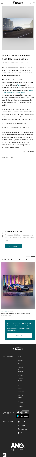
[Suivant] (33, 256)
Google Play (22, 416)
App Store (22, 412)
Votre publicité (20, 402)
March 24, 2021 (24, 127)
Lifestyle (20, 375)
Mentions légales (20, 396)
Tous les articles (30, 260)
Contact (20, 406)
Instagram (24, 429)
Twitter (23, 425)
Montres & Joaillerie (20, 369)
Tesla (19, 85)
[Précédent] (28, 256)
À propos (20, 387)
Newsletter (21, 392)
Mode (19, 356)
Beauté (20, 364)
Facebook (23, 433)
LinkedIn (23, 422)
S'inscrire (13, 246)
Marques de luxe (20, 379)
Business (20, 360)
